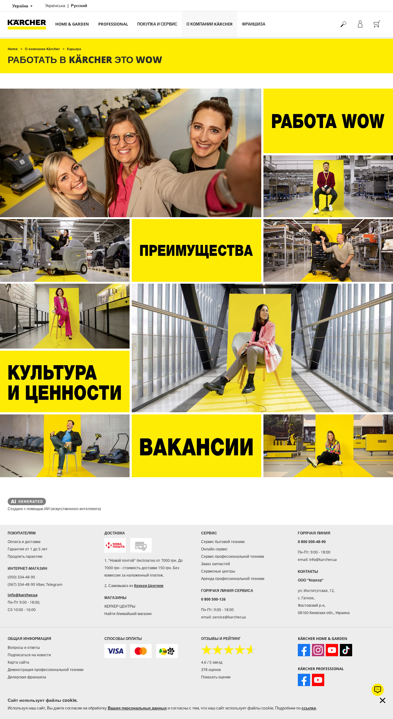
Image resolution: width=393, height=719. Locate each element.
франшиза (253, 24)
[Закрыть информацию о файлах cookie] (382, 700)
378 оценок (211, 669)
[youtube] (332, 650)
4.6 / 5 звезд (211, 662)
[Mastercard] (141, 651)
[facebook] (304, 650)
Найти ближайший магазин (128, 613)
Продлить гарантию (25, 556)
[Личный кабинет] (360, 24)
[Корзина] (376, 24)
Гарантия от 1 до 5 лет (28, 549)
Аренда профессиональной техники (232, 578)
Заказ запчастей (215, 563)
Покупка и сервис (157, 24)
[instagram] (318, 650)
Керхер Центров (148, 585)
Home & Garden (72, 24)
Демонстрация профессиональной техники (46, 669)
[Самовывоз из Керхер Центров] (141, 545)
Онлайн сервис (214, 549)
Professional (113, 24)
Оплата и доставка (24, 541)
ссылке (309, 708)
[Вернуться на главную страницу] (29, 24)
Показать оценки (216, 677)
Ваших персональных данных (137, 708)
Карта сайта (18, 662)
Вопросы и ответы (24, 647)
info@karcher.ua (22, 594)
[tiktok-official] (346, 650)
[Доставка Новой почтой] (115, 545)
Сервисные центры (218, 571)
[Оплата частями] (167, 651)
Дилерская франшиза (27, 677)
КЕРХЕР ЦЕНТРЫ (119, 606)
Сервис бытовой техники (223, 541)
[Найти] (343, 24)
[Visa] (115, 651)
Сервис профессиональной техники (232, 556)
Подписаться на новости (29, 654)
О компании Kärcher (209, 24)
